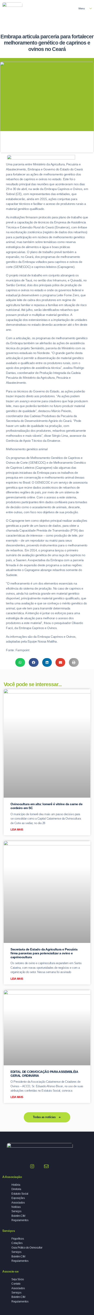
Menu (81, 8)
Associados (18, 1202)
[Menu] (90, 8)
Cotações (16, 1242)
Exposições (18, 1197)
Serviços (16, 1211)
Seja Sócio (17, 1279)
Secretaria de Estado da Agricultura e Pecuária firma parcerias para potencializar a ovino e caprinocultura (43, 953)
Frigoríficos (17, 1238)
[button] (20, 662)
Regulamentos (19, 1220)
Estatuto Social (19, 1193)
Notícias (16, 1206)
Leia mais (16, 829)
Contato (16, 1283)
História (15, 1184)
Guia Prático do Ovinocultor (26, 1247)
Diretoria (16, 1189)
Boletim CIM (18, 1215)
